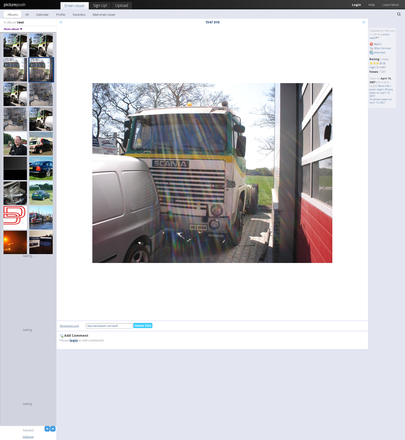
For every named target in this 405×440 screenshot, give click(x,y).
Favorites (79, 14)
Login (356, 5)
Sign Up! (100, 5)
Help (371, 5)
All (27, 14)
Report (377, 44)
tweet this (143, 325)
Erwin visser (74, 5)
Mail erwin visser (104, 14)
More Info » (384, 86)
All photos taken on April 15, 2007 (380, 100)
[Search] (399, 14)
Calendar (42, 14)
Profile (60, 14)
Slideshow (28, 436)
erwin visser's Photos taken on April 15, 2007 (381, 93)
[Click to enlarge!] (212, 173)
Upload (121, 5)
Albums (13, 14)
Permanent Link (69, 325)
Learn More (390, 5)
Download (379, 52)
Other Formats (382, 48)
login (74, 340)
